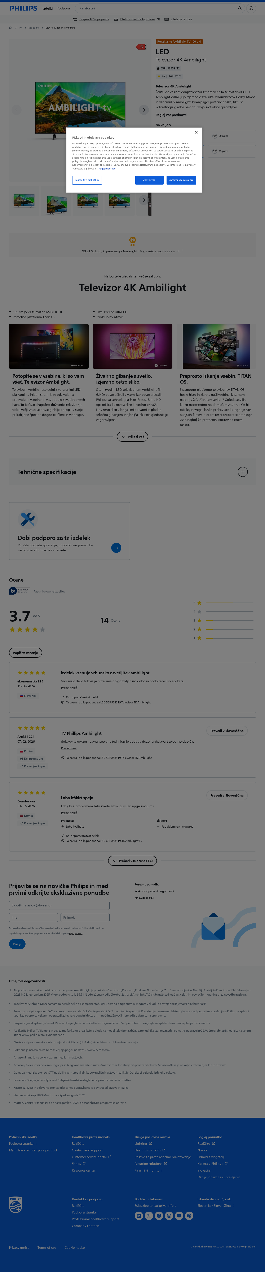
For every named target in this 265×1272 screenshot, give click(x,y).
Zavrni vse (149, 180)
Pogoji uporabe (107, 169)
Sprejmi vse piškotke (181, 180)
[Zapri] (196, 132)
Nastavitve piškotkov (87, 180)
